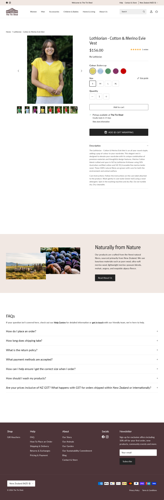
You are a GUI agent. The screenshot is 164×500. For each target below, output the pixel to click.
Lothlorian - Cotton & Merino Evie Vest (28, 32)
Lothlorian (97, 56)
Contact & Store (131, 3)
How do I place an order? (21, 331)
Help (121, 3)
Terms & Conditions (149, 490)
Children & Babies (71, 11)
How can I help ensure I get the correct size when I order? (41, 369)
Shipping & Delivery (39, 446)
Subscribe (127, 461)
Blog (64, 455)
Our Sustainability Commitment (77, 450)
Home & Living (89, 11)
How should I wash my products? (26, 378)
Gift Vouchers (13, 437)
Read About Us (105, 278)
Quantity (93, 91)
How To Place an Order (41, 441)
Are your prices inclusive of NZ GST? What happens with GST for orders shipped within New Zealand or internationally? (78, 387)
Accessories (54, 11)
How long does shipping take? (24, 340)
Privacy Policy (134, 490)
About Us (103, 11)
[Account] (151, 11)
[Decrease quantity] (92, 96)
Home (8, 32)
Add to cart (118, 107)
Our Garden (68, 446)
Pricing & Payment (39, 455)
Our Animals (68, 441)
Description (95, 145)
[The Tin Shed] (12, 11)
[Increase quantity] (106, 96)
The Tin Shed (18, 490)
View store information (101, 122)
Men (43, 11)
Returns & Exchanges (40, 450)
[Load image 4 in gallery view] (50, 70)
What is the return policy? (21, 350)
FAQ (32, 437)
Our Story (67, 437)
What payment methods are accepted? (29, 359)
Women (33, 11)
